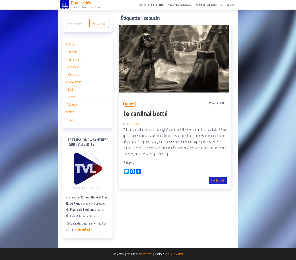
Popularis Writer (173, 254)
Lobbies (70, 97)
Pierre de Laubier (133, 123)
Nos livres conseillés (179, 4)
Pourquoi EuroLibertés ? (209, 4)
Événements (73, 74)
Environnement (74, 59)
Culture (70, 44)
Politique (71, 104)
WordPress (146, 254)
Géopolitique (73, 82)
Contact (231, 4)
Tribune (70, 119)
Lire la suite (217, 180)
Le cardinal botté (145, 113)
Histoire (129, 104)
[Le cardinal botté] (175, 59)
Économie (71, 52)
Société (70, 111)
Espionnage (72, 66)
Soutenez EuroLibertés (151, 4)
